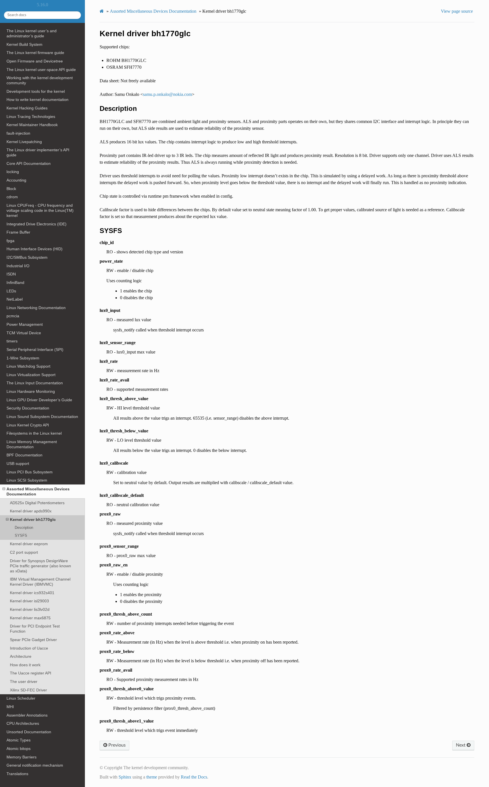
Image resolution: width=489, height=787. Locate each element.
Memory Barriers (22, 757)
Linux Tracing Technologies (31, 116)
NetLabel (15, 299)
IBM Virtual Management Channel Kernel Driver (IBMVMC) (40, 582)
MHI (10, 706)
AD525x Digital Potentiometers (37, 503)
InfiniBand (15, 282)
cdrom (12, 197)
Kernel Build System (24, 44)
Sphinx (125, 777)
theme (151, 777)
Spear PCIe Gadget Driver (33, 639)
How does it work (25, 665)
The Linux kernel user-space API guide (41, 69)
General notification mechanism (35, 765)
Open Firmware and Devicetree (35, 61)
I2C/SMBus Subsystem (27, 257)
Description (24, 527)
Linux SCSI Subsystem (27, 480)
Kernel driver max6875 (30, 618)
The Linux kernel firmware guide (35, 52)
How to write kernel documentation (37, 99)
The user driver (23, 681)
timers (12, 341)
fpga (10, 240)
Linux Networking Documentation (36, 307)
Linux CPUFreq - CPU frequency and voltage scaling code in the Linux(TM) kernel (40, 210)
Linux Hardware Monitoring (31, 391)
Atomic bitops (19, 748)
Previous (116, 745)
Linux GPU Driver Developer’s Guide (39, 400)
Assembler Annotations (27, 715)
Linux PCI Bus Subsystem (30, 472)
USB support (18, 463)
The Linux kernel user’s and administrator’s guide (32, 33)
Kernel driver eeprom (29, 544)
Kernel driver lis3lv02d (30, 609)
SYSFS (21, 535)
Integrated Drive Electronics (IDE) (37, 224)
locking (13, 171)
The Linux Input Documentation (35, 383)
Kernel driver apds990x (31, 511)
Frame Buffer (18, 232)
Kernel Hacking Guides (27, 108)
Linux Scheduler (21, 698)
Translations (17, 773)
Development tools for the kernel (36, 91)
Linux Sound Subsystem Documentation (42, 416)
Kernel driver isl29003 (29, 601)
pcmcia (13, 316)
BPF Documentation (24, 455)
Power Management (25, 324)
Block (11, 188)
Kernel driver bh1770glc (33, 519)
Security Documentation (28, 408)
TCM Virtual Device (24, 333)
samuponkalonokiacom (167, 94)
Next (461, 745)
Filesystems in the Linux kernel (34, 433)
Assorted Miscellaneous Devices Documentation (38, 491)
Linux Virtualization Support (31, 374)
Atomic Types (19, 740)
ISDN (11, 274)
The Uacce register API (30, 673)
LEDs (11, 291)
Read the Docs (194, 777)
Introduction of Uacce (29, 648)
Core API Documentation (29, 163)
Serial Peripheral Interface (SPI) (35, 349)
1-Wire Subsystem (23, 358)
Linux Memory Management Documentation (32, 444)
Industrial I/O (18, 266)
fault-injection (18, 133)
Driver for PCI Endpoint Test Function (35, 628)
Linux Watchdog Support (28, 366)
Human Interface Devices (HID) (35, 249)
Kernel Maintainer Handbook (32, 124)
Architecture (20, 656)
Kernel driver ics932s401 (32, 592)
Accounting (16, 180)
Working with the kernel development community (40, 80)
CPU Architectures (23, 723)
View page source (457, 11)
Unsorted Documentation (29, 732)
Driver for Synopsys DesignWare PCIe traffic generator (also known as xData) (40, 566)
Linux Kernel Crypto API (28, 425)
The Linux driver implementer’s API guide (38, 152)
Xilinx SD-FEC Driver (28, 690)
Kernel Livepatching (24, 141)
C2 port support (24, 552)
